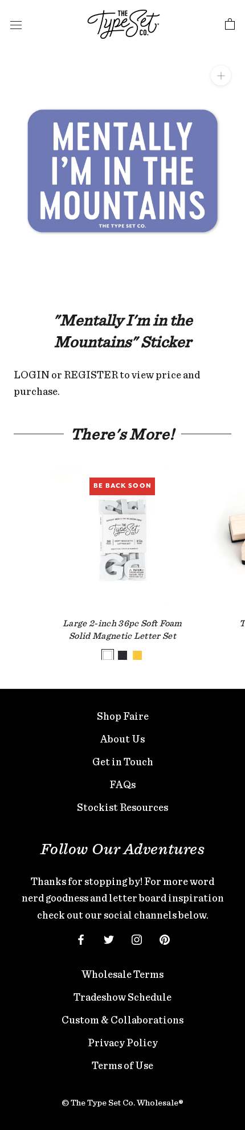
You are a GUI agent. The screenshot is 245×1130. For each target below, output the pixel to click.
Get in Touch (122, 762)
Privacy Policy (123, 1043)
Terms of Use (122, 1065)
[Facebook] (81, 938)
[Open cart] (230, 24)
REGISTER (91, 375)
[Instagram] (137, 938)
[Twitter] (109, 938)
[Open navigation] (16, 24)
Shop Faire (123, 716)
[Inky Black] (122, 655)
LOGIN (32, 375)
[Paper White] (107, 655)
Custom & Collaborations (122, 1020)
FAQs (122, 784)
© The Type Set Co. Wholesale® (122, 1103)
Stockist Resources (122, 807)
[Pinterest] (165, 938)
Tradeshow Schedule (123, 997)
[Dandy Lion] (137, 655)
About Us (122, 739)
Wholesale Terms (122, 974)
